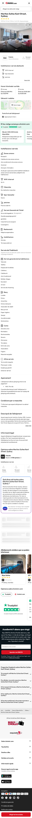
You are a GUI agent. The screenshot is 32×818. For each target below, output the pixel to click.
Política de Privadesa (14, 657)
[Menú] (3, 3)
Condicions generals (7, 802)
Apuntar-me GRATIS (16, 652)
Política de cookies (7, 809)
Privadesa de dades (7, 806)
